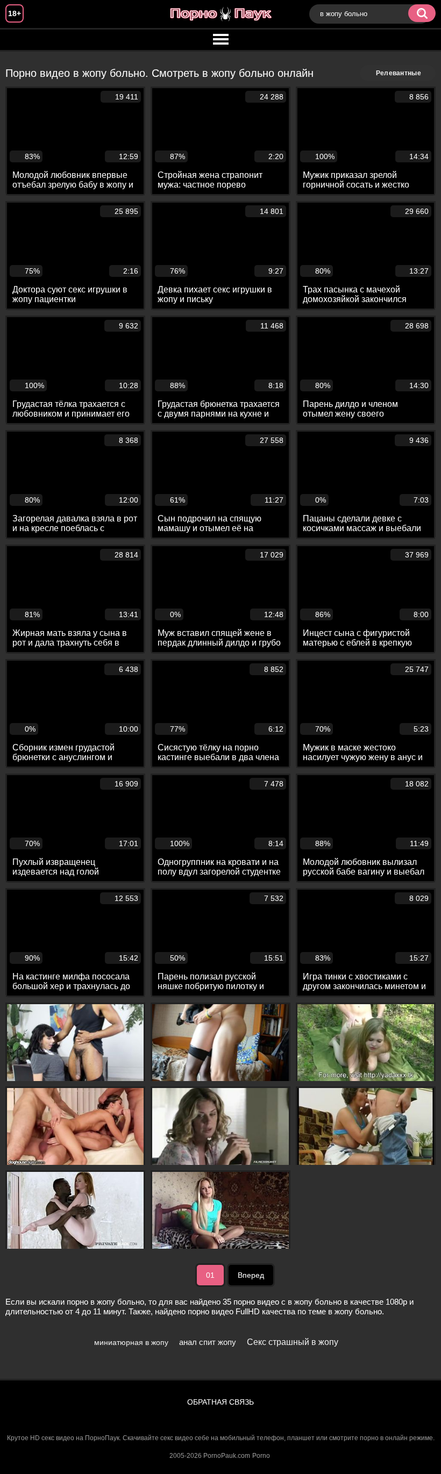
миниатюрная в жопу (131, 1342)
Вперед (251, 1275)
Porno (261, 1455)
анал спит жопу (207, 1342)
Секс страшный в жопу (292, 1342)
